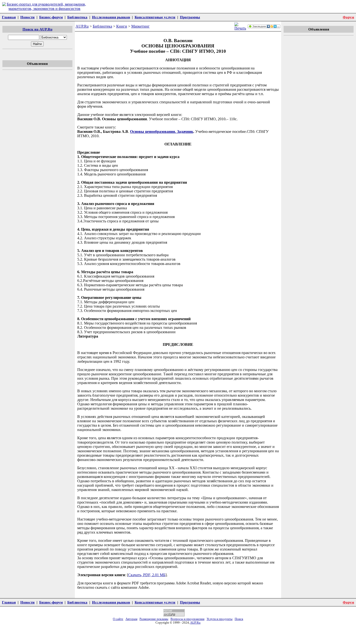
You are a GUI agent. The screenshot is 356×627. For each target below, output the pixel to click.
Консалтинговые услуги (155, 17)
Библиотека (77, 17)
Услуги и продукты (219, 619)
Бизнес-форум (51, 17)
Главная (9, 17)
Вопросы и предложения (187, 619)
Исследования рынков (111, 17)
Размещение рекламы (153, 619)
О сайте (118, 619)
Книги (121, 26)
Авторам (131, 619)
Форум (348, 17)
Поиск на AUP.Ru (37, 29)
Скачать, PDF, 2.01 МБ (146, 575)
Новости (27, 17)
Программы (190, 17)
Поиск (239, 619)
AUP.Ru (82, 26)
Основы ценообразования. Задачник (161, 131)
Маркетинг (140, 26)
